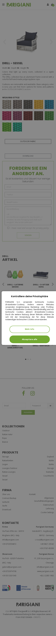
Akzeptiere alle (29, 339)
